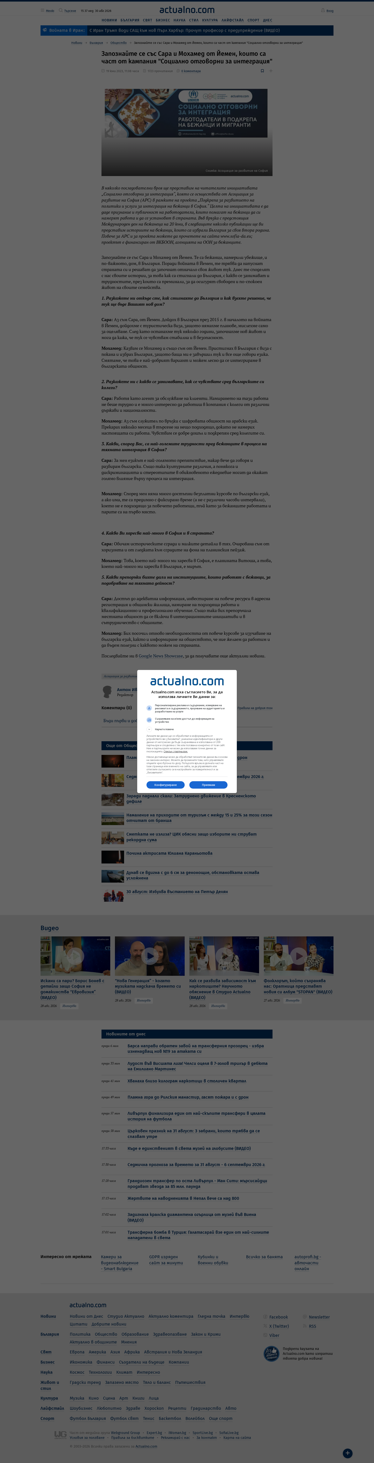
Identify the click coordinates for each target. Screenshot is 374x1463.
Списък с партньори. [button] (176, 751)
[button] (187, 729)
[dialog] (187, 731)
